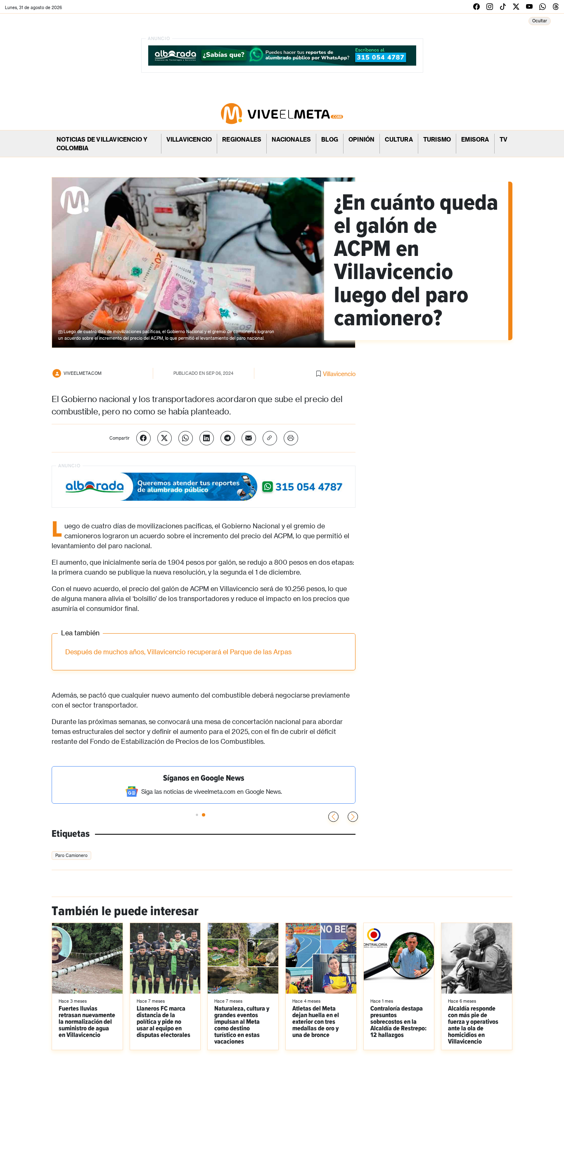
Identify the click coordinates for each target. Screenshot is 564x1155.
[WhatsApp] (185, 438)
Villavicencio (189, 139)
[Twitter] (164, 438)
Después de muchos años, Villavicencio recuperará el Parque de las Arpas (178, 652)
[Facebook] (143, 438)
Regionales (241, 139)
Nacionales (291, 139)
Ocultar (539, 20)
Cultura (398, 139)
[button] (353, 817)
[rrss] (476, 6)
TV (503, 139)
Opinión (361, 139)
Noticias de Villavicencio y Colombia (102, 143)
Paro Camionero (71, 855)
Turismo (437, 139)
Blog (329, 139)
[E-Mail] (249, 438)
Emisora (475, 139)
